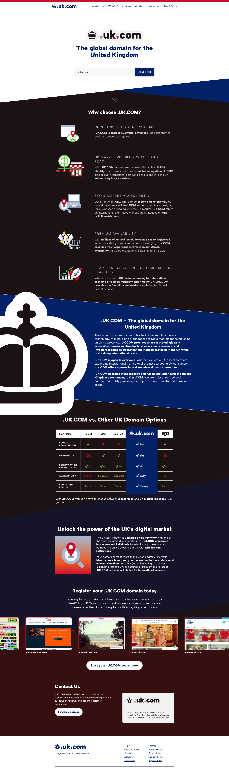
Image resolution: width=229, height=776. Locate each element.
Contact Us (154, 6)
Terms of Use (155, 753)
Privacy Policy (155, 749)
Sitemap (153, 745)
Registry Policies (157, 757)
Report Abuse (170, 6)
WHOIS (138, 6)
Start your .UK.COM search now (114, 665)
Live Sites (126, 6)
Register (95, 6)
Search (144, 72)
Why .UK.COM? (110, 6)
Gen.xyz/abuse (160, 715)
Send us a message (68, 711)
